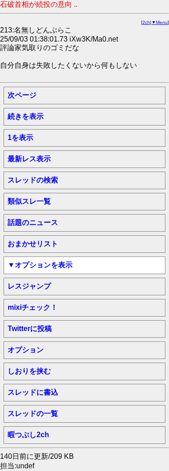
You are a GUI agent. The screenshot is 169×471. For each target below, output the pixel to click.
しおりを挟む (29, 371)
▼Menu (159, 22)
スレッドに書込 (33, 392)
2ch (146, 22)
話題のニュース (33, 222)
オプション (26, 350)
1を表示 (20, 137)
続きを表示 (26, 116)
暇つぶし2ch (28, 434)
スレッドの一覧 (33, 413)
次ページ (22, 95)
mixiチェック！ (33, 307)
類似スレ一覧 (29, 201)
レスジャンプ (29, 286)
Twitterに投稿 (30, 328)
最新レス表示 (29, 159)
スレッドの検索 (33, 180)
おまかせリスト (33, 243)
